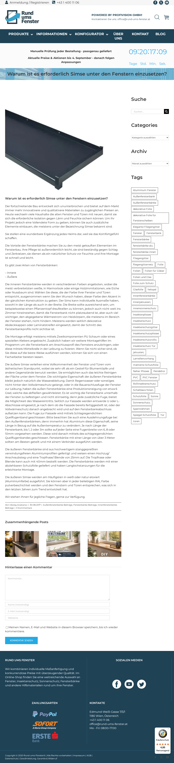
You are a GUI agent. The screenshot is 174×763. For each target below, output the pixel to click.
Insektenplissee (142, 314)
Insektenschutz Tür (144, 346)
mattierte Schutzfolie (145, 364)
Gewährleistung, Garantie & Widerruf (38, 758)
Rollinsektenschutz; (144, 383)
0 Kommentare (24, 508)
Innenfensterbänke (144, 295)
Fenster (137, 233)
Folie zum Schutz (143, 283)
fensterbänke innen (144, 251)
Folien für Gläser (154, 270)
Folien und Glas (142, 277)
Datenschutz (11, 758)
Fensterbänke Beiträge (85, 505)
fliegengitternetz (143, 264)
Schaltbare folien (143, 390)
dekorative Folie (142, 209)
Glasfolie (138, 289)
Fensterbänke (141, 239)
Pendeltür (159, 371)
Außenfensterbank (144, 196)
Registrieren (39, 2)
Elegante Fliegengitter (146, 226)
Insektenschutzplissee (146, 333)
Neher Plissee (141, 371)
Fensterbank (153, 233)
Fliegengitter (141, 258)
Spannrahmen (141, 408)
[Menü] (169, 730)
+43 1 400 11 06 (68, 2)
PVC (135, 377)
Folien (136, 270)
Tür (162, 414)
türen (136, 421)
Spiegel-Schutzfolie (144, 414)
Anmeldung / (20, 2)
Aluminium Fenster (144, 190)
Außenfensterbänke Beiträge (57, 505)
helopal (152, 289)
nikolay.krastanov (19, 505)
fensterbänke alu (143, 245)
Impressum (79, 755)
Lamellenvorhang (143, 358)
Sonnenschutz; (141, 402)
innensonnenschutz (144, 308)
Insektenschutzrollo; (145, 339)
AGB (89, 755)
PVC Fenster (150, 377)
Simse (89, 226)
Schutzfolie (139, 396)
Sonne (154, 396)
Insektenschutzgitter (145, 327)
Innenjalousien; (142, 302)
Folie (160, 264)
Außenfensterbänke (144, 202)
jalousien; (138, 352)
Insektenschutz (142, 320)
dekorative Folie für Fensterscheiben (144, 218)
